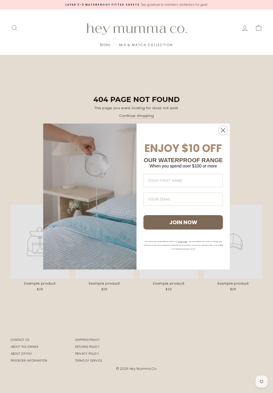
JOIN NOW (183, 222)
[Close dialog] (223, 130)
